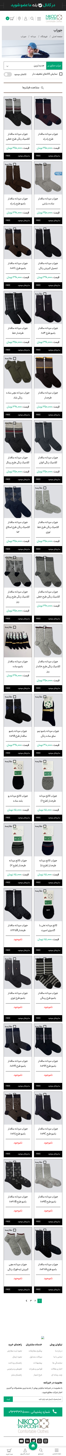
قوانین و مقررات (35, 1369)
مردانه (33, 36)
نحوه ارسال (17, 1357)
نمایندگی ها (57, 1363)
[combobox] (25, 66)
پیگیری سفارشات (35, 1351)
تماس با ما (58, 1357)
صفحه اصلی (57, 36)
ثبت (8, 1399)
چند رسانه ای (56, 1375)
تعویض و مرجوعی (14, 1369)
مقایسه (39, 99)
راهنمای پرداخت (15, 1363)
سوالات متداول (36, 1357)
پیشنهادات (37, 1363)
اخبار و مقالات (56, 1369)
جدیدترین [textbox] (39, 66)
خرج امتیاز (38, 1375)
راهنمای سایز (16, 1375)
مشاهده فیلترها (30, 87)
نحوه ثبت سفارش (14, 1351)
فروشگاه (44, 36)
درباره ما (58, 1351)
